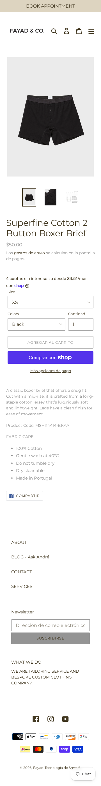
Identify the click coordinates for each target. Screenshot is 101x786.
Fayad (38, 768)
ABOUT (19, 542)
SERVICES (21, 586)
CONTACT (21, 571)
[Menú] (91, 31)
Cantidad (76, 313)
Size (11, 292)
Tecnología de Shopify (63, 768)
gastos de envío (29, 252)
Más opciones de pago (50, 370)
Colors (13, 313)
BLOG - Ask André (30, 557)
